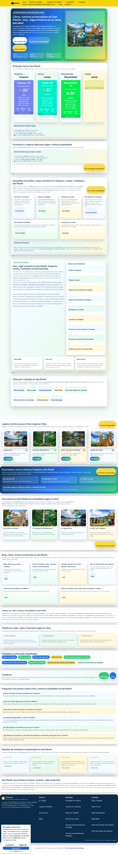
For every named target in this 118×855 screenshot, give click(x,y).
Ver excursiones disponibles (94, 169)
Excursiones (43, 813)
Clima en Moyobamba (41, 657)
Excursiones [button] (70, 2)
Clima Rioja (58, 390)
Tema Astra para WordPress (74, 848)
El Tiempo (42, 800)
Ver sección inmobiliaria (96, 191)
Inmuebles (82, 2)
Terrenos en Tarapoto (76, 319)
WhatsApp (104, 677)
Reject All (23, 845)
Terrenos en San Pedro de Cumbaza (81, 339)
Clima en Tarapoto (75, 270)
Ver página (8, 458)
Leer (6, 579)
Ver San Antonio (91, 212)
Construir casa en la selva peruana (81, 349)
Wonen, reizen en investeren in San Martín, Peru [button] (38, 4)
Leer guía (65, 233)
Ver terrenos (19, 211)
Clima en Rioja (57, 657)
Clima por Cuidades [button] (35, 2)
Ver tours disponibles (107, 425)
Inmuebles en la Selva (76, 309)
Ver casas (42, 211)
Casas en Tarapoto (72, 813)
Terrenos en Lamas (72, 819)
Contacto (68, 4)
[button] (43, 2)
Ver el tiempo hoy (20, 41)
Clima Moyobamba (45, 390)
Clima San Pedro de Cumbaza (24, 400)
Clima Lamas (31, 390)
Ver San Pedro (20, 233)
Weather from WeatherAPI (94, 88)
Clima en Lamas (74, 280)
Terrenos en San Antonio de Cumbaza (82, 329)
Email (113, 677)
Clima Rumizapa (56, 400)
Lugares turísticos (45, 807)
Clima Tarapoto (19, 390)
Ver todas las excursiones (105, 546)
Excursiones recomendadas (38, 41)
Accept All (16, 848)
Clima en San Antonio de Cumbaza (80, 290)
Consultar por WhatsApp (106, 473)
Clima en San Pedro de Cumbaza (80, 300)
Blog (60, 4)
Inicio (24, 2)
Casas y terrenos (20, 49)
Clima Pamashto (42, 400)
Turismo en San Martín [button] (54, 2)
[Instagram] (106, 3)
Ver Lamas (65, 211)
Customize (9, 845)
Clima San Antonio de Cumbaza (76, 390)
